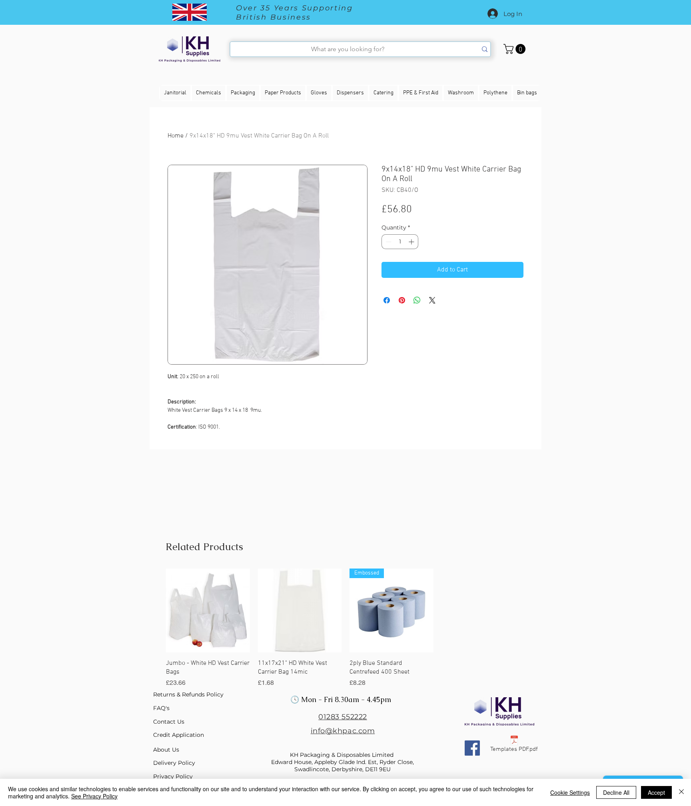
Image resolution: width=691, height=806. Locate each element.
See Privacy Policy (94, 796)
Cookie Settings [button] (570, 792)
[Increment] (412, 242)
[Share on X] (432, 300)
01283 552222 (342, 716)
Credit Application (178, 734)
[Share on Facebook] (386, 300)
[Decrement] (388, 242)
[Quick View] (208, 610)
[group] (345, 628)
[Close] (681, 792)
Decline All (616, 792)
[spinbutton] (400, 242)
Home (176, 136)
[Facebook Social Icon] (472, 748)
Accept (656, 792)
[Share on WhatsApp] (417, 300)
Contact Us (168, 721)
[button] (515, 49)
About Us (166, 749)
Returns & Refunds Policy (188, 694)
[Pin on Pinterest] (402, 300)
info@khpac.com (343, 730)
